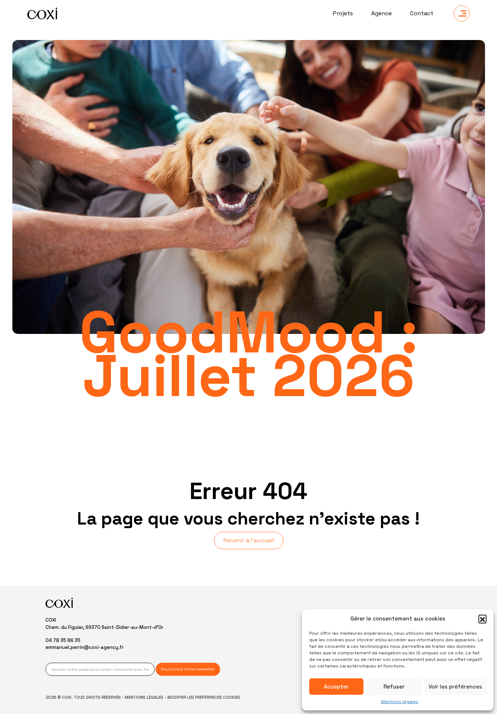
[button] (482, 618)
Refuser (394, 686)
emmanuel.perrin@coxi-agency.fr (84, 647)
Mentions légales (399, 702)
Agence (381, 13)
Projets (343, 13)
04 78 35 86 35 (62, 640)
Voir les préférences (455, 686)
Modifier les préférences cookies (203, 697)
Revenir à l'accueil (248, 540)
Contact (421, 13)
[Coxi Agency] (42, 13)
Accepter (336, 686)
